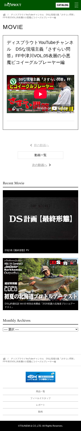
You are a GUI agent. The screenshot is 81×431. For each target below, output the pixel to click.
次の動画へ (39, 165)
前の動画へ (41, 145)
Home (4, 14)
